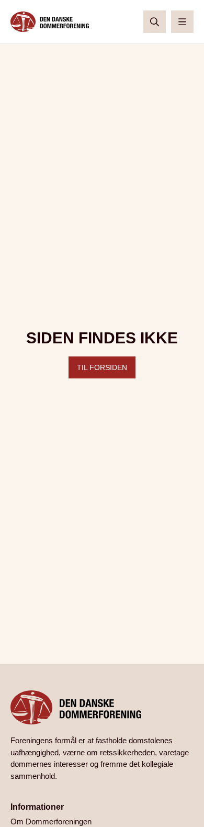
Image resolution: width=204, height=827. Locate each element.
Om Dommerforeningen (51, 821)
